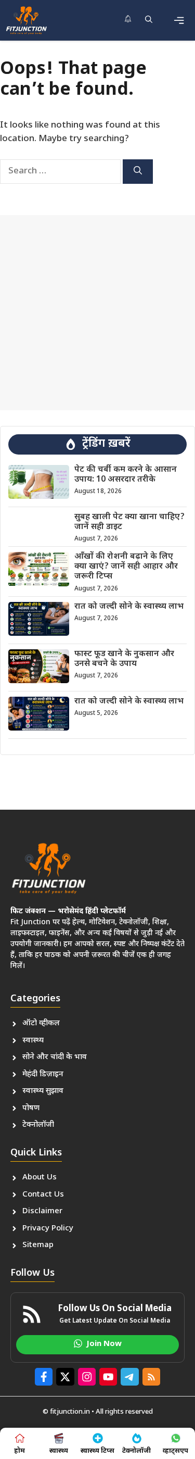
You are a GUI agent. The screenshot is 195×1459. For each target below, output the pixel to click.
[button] (149, 20)
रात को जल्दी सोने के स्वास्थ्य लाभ (129, 606)
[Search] (138, 171)
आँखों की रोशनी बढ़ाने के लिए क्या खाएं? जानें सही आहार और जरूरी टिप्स (126, 566)
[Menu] (179, 20)
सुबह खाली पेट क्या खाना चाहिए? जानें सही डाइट (129, 522)
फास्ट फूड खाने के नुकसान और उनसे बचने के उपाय (124, 659)
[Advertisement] (97, 312)
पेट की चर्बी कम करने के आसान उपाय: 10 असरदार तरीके (125, 474)
